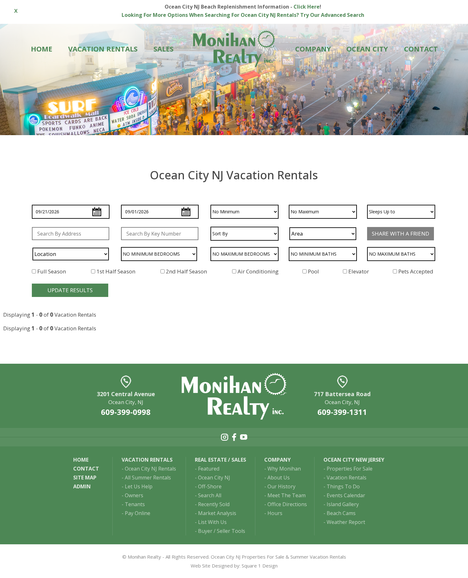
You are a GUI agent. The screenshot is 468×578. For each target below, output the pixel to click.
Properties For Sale (349, 468)
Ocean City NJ (214, 477)
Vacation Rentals (346, 477)
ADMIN (82, 486)
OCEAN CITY (367, 49)
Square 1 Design (260, 565)
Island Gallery (343, 504)
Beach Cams (341, 513)
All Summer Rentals (148, 477)
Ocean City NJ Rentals (150, 468)
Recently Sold (214, 504)
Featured (208, 468)
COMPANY (313, 49)
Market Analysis (217, 513)
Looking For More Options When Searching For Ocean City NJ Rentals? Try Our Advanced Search (243, 14)
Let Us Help (138, 486)
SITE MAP (84, 477)
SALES (163, 49)
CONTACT (421, 48)
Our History (281, 486)
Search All (209, 495)
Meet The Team (286, 495)
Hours (274, 513)
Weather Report (346, 522)
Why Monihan (284, 468)
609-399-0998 (126, 412)
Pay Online (137, 513)
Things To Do (343, 486)
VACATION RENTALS (103, 49)
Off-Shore (210, 486)
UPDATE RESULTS (70, 290)
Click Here (307, 6)
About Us (278, 477)
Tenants (135, 504)
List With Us (212, 522)
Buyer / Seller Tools (221, 530)
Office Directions (287, 504)
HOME (41, 48)
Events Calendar (346, 495)
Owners (134, 495)
